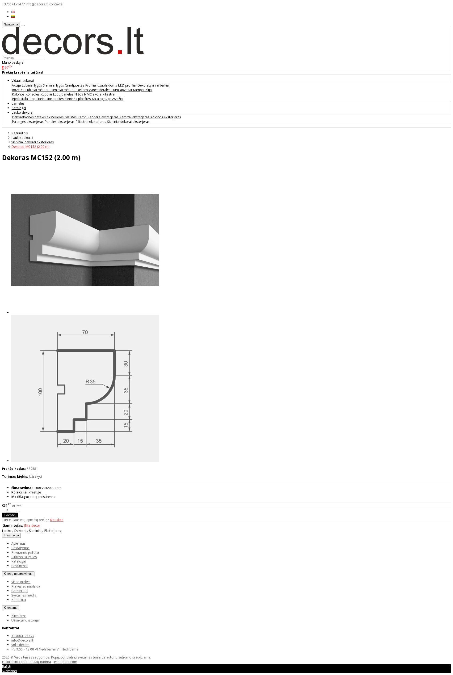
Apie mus (18, 543)
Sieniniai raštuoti (63, 89)
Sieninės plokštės (78, 98)
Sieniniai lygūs (54, 85)
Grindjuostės (75, 85)
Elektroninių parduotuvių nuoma (26, 661)
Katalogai (19, 108)
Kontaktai (56, 4)
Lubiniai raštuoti (37, 89)
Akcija (17, 85)
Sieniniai (35, 530)
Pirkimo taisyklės (24, 557)
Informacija (11, 535)
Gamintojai (19, 590)
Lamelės (18, 103)
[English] (13, 12)
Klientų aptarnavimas (18, 574)
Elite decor (32, 525)
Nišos (79, 94)
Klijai (148, 89)
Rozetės (18, 89)
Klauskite (56, 520)
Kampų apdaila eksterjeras (98, 117)
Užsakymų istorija (25, 620)
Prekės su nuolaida (25, 586)
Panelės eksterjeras (60, 121)
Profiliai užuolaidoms (101, 85)
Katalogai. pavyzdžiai (107, 98)
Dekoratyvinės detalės (93, 89)
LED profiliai (127, 85)
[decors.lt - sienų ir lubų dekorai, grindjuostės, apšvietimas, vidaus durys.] (73, 53)
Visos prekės (20, 582)
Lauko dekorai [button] (22, 112)
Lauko (6, 530)
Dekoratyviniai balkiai (153, 85)
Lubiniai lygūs (32, 85)
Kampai (139, 89)
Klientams (10, 607)
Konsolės (33, 94)
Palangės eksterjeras (28, 121)
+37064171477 (13, 4)
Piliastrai (108, 94)
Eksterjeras (52, 530)
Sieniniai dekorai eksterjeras (128, 121)
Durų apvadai (122, 89)
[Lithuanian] (13, 16)
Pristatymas (20, 548)
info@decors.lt (37, 4)
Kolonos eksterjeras (165, 117)
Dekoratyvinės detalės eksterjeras (38, 117)
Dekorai (20, 530)
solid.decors (20, 644)
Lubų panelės (63, 94)
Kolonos (18, 94)
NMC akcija (93, 94)
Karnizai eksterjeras (134, 117)
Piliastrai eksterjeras (91, 121)
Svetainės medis (23, 595)
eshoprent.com (65, 661)
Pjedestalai (20, 98)
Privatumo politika (25, 552)
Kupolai (47, 94)
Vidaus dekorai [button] (23, 80)
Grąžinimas (19, 565)
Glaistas (71, 117)
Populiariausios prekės (47, 98)
